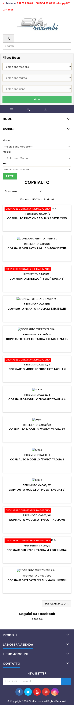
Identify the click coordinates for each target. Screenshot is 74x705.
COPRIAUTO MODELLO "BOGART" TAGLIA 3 (37, 369)
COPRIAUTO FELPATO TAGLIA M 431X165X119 (37, 309)
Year (6, 163)
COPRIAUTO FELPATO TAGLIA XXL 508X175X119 (37, 339)
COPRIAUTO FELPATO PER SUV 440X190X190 (37, 580)
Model (7, 152)
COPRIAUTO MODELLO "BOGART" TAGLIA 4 (37, 399)
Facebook (37, 619)
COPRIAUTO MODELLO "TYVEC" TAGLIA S (37, 459)
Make (6, 140)
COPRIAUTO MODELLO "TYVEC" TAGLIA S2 (37, 429)
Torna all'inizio (57, 603)
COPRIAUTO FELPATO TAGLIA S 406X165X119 (37, 248)
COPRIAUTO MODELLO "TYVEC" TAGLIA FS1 (37, 490)
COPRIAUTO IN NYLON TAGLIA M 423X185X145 (37, 550)
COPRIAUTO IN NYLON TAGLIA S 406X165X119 (37, 218)
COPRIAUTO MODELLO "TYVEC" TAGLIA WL (37, 520)
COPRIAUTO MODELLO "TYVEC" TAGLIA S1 (37, 279)
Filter (37, 99)
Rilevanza (24, 191)
